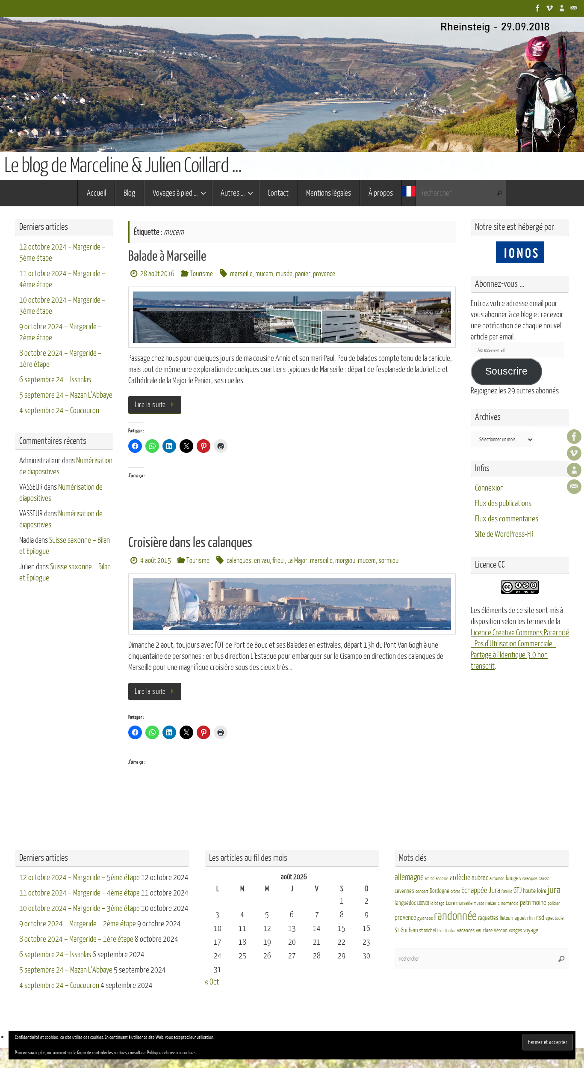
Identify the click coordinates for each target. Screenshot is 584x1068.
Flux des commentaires (506, 519)
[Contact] (574, 8)
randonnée (455, 916)
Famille (506, 891)
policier (554, 903)
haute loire (534, 891)
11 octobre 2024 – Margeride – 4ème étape (79, 893)
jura (554, 890)
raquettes (488, 918)
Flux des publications (503, 503)
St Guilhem (406, 930)
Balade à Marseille (167, 256)
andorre (442, 878)
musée (284, 274)
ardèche (460, 878)
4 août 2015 (155, 560)
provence (324, 274)
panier (302, 274)
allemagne (409, 877)
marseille (241, 274)
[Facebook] (538, 8)
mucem (264, 274)
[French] (409, 193)
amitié (429, 878)
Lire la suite (150, 405)
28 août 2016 (157, 274)
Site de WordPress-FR (504, 534)
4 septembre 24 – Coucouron (59, 410)
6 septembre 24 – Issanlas (55, 379)
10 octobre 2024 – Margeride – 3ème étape (79, 908)
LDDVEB (423, 903)
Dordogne (439, 891)
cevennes (404, 891)
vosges (515, 931)
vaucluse (484, 931)
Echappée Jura (480, 890)
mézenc (492, 903)
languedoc (405, 903)
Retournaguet (513, 918)
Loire (450, 903)
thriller (450, 931)
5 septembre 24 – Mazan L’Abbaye (65, 395)
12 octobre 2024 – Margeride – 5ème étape (79, 877)
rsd (540, 917)
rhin (531, 918)
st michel (427, 931)
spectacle (554, 918)
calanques (239, 560)
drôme (455, 891)
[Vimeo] (550, 8)
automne (497, 878)
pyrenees (425, 918)
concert (422, 891)
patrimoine (533, 902)
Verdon (500, 931)
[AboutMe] (562, 8)
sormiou (388, 560)
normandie (510, 903)
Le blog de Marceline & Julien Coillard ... (122, 166)
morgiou (345, 560)
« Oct (212, 982)
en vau (262, 560)
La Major (297, 560)
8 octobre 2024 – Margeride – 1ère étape (76, 939)
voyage (530, 930)
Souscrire (506, 371)
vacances (466, 931)
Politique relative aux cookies (171, 1053)
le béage (438, 903)
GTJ (517, 891)
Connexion (489, 488)
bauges (513, 878)
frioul (278, 560)
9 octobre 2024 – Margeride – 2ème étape (77, 923)
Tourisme (201, 274)
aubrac (480, 878)
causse (544, 878)
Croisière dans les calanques (190, 542)
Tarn (440, 930)
